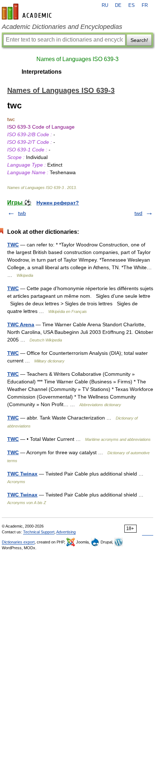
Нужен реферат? (57, 203)
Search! (139, 40)
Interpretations (42, 72)
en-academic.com (28, 12)
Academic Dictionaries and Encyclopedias (62, 26)
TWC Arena (20, 324)
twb (22, 213)
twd (138, 213)
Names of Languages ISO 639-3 (77, 59)
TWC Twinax (22, 474)
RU (105, 5)
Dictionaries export (18, 542)
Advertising (66, 532)
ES (131, 5)
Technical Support (38, 532)
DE (118, 5)
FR (145, 5)
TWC (13, 245)
